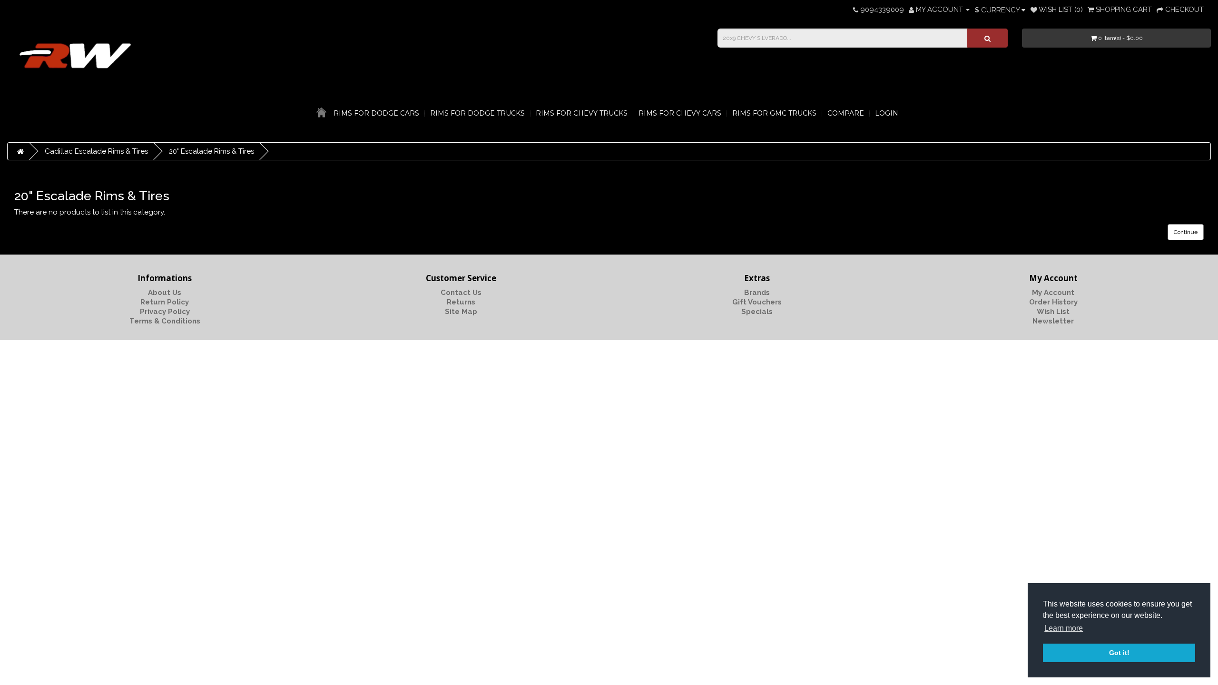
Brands (757, 292)
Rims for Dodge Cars (376, 113)
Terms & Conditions (164, 321)
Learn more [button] (1063, 628)
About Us (164, 292)
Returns (461, 302)
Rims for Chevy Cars (679, 113)
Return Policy (164, 302)
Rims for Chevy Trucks (582, 113)
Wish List (1053, 311)
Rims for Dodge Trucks (477, 113)
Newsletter (1053, 321)
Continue (1186, 232)
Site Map (461, 311)
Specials (757, 311)
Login (886, 113)
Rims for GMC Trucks (774, 113)
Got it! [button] (1119, 652)
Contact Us (461, 292)
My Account (1053, 292)
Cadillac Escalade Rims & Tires (96, 151)
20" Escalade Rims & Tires (211, 151)
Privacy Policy (165, 311)
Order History (1053, 302)
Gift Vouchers (757, 302)
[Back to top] (1187, 654)
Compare (845, 113)
